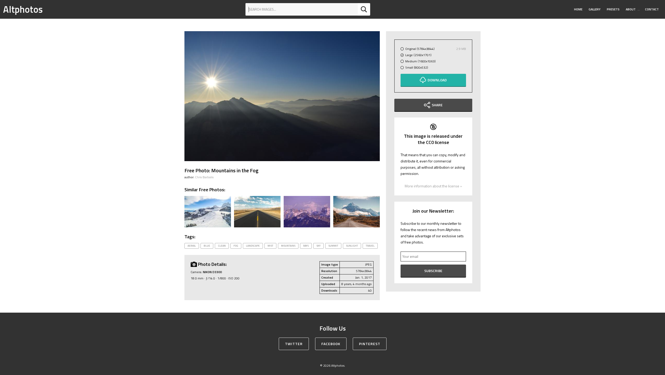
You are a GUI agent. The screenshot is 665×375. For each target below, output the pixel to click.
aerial (192, 246)
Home (578, 9)
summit (333, 246)
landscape (253, 246)
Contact (652, 9)
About (631, 9)
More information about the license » (433, 186)
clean (222, 246)
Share (437, 105)
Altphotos (23, 9)
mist (270, 246)
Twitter (294, 343)
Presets (613, 9)
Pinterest (369, 343)
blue (207, 246)
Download (437, 80)
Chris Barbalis (204, 177)
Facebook (330, 343)
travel (370, 246)
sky (318, 246)
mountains (288, 246)
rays (306, 246)
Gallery (595, 9)
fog (236, 246)
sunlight (352, 246)
